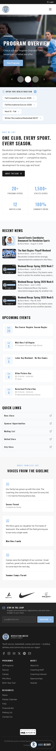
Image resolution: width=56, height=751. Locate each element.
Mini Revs (6, 678)
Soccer (5, 670)
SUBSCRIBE (44, 619)
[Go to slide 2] (28, 79)
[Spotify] (24, 653)
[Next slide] (44, 79)
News (5, 695)
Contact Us (7, 717)
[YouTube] (14, 653)
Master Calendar (9, 699)
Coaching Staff (37, 670)
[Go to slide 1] (20, 79)
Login (51, 2)
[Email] (29, 653)
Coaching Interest (38, 674)
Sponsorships (36, 678)
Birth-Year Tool (9, 683)
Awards (33, 683)
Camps (5, 674)
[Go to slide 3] (35, 79)
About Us (34, 665)
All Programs (7, 665)
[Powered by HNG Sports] (28, 732)
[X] (19, 653)
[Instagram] (8, 653)
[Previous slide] (12, 79)
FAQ (4, 704)
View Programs (13, 62)
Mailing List (7, 712)
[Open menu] (50, 9)
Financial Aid (7, 708)
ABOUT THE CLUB (12, 173)
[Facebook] (3, 653)
